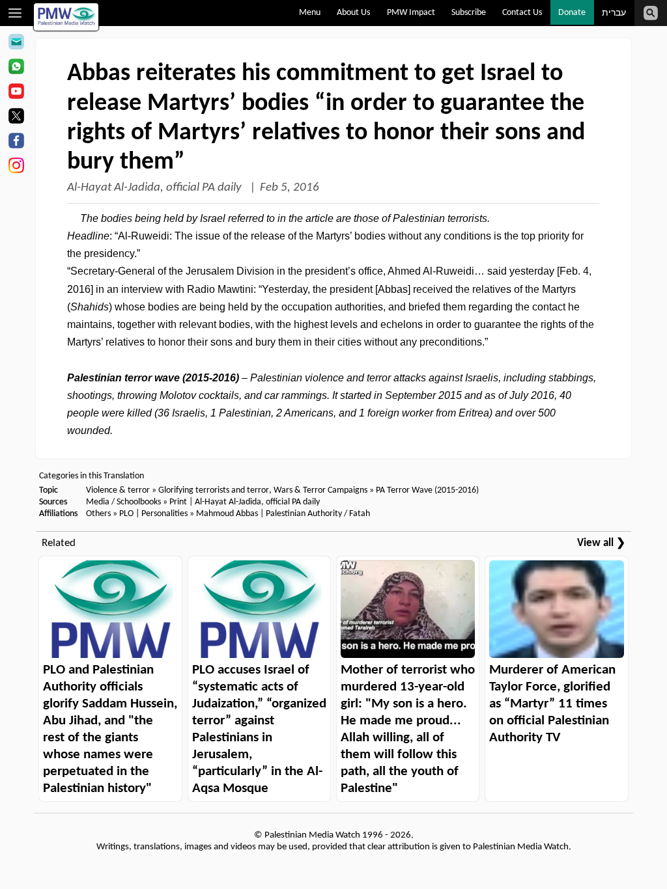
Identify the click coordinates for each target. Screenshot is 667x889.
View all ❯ (601, 543)
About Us (353, 13)
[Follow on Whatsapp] (16, 68)
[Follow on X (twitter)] (16, 117)
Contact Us (522, 13)
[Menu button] (15, 13)
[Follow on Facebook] (16, 142)
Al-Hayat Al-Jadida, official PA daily (155, 188)
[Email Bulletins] (16, 43)
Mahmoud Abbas (227, 514)
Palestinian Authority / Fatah (318, 514)
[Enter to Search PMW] (650, 13)
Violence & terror (118, 490)
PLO (126, 514)
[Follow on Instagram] (16, 167)
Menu (309, 13)
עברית (614, 13)
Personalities (164, 514)
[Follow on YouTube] (16, 93)
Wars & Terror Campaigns (320, 490)
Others (98, 514)
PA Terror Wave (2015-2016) (427, 490)
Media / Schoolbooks (123, 502)
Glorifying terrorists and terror (213, 490)
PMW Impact (411, 13)
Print (178, 502)
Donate (572, 13)
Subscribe (468, 13)
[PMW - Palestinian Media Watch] (66, 17)
